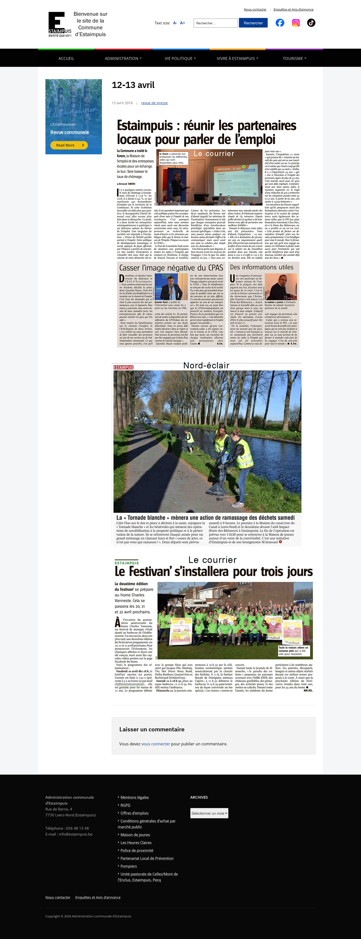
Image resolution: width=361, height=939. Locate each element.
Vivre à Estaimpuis (236, 58)
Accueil (66, 58)
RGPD (125, 805)
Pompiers (129, 866)
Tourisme (293, 58)
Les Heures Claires (136, 842)
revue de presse (154, 103)
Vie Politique (179, 58)
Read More (65, 145)
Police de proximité (137, 850)
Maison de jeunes (135, 834)
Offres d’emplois (135, 812)
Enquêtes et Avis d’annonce (294, 9)
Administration (121, 58)
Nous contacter (255, 9)
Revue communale (69, 132)
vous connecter (155, 744)
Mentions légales (135, 797)
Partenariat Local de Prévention (147, 858)
